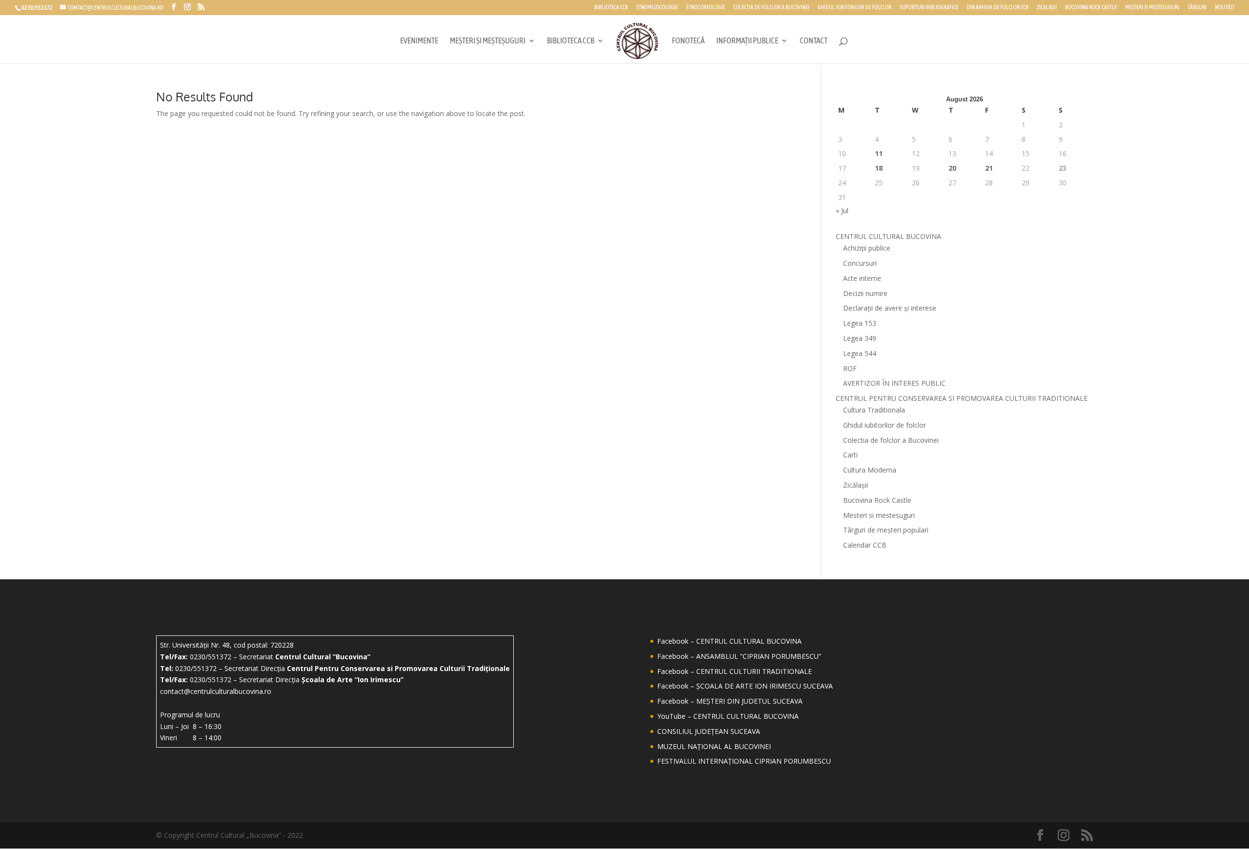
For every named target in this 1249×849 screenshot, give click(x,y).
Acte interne (862, 278)
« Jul (842, 210)
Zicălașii (855, 485)
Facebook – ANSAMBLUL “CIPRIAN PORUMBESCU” (739, 656)
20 (952, 168)
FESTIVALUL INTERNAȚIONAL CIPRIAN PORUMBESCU (744, 761)
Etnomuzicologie (657, 7)
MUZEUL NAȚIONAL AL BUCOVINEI (714, 746)
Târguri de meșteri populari (885, 529)
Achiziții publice (866, 248)
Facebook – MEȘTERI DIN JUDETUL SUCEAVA (730, 701)
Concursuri (860, 263)
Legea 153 (859, 323)
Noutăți (1224, 7)
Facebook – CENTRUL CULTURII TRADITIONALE (734, 671)
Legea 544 (859, 353)
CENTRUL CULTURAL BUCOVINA (888, 236)
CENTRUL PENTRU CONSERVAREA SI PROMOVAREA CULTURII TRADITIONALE (962, 398)
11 (879, 153)
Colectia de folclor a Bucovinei (891, 440)
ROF (850, 368)
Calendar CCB (864, 545)
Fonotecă (688, 41)
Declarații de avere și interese (889, 308)
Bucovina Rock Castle (1091, 7)
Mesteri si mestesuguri (879, 515)
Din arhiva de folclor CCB (997, 7)
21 (989, 168)
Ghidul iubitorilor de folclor (854, 7)
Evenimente (419, 41)
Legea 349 (859, 338)
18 (879, 168)
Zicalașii (1047, 7)
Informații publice (747, 41)
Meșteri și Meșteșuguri (1152, 7)
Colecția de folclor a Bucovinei (771, 7)
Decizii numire (865, 293)
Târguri (1197, 7)
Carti (850, 454)
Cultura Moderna (869, 469)
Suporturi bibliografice (929, 7)
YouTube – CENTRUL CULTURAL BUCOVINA (728, 716)
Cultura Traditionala (874, 410)
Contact (813, 41)
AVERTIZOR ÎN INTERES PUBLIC (894, 383)
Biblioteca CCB (611, 7)
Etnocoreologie (705, 7)
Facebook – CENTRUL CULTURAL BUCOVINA (729, 641)
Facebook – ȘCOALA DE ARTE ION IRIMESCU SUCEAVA (745, 686)
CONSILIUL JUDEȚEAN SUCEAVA (708, 731)
